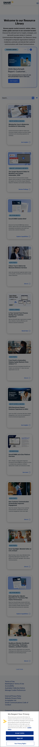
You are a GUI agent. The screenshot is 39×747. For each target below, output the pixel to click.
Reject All (20, 738)
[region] (19, 729)
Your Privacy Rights (20, 743)
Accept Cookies (19, 733)
